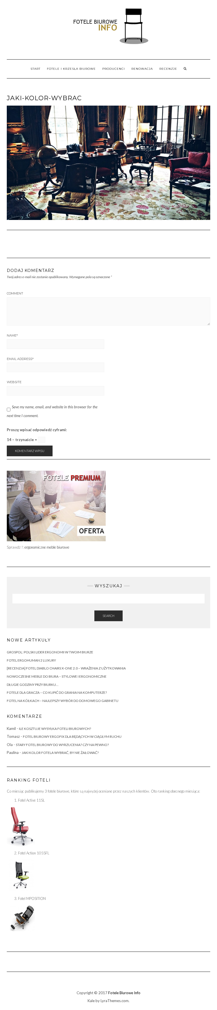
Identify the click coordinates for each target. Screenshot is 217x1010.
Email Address (20, 359)
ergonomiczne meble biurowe (47, 547)
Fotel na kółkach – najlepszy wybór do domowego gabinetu (62, 701)
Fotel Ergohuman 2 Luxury (31, 660)
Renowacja (142, 69)
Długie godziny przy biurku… (32, 684)
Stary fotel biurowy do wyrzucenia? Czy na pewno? (62, 745)
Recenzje (168, 69)
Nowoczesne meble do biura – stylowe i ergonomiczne (57, 676)
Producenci (113, 69)
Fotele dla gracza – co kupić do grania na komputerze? (57, 692)
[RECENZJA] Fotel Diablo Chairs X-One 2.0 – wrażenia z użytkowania (66, 668)
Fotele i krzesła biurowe (71, 69)
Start (35, 69)
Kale (91, 1000)
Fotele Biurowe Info (124, 993)
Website (14, 382)
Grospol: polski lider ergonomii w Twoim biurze (50, 652)
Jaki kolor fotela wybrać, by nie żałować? (60, 753)
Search (108, 616)
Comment (15, 293)
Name (12, 335)
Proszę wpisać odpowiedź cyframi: (37, 429)
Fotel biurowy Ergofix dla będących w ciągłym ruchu (72, 736)
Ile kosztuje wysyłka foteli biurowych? (55, 729)
